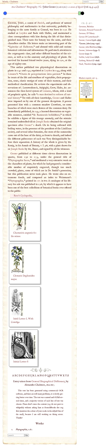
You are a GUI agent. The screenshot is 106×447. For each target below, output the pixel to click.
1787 (39, 180)
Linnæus (12, 74)
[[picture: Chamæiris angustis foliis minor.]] (19, 229)
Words (5, 1)
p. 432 (94, 6)
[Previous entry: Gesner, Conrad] (34, 370)
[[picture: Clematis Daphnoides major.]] (17, 272)
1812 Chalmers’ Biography (24, 6)
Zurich (40, 22)
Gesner (56, 97)
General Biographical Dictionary (48, 381)
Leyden (23, 33)
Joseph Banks (43, 121)
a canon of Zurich (76, 6)
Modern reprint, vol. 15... (89, 78)
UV (57, 375)
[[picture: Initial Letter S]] (23, 358)
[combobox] (91, 1)
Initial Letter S (20, 361)
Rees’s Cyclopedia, (23, 195)
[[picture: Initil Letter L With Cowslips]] (17, 315)
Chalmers (14, 1)
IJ (31, 375)
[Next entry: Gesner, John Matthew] (47, 370)
